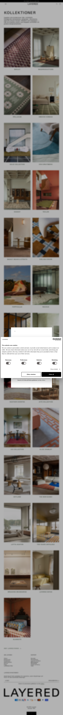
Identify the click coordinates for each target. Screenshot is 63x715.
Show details (54, 369)
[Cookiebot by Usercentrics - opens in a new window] (54, 339)
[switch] (23, 363)
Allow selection (31, 374)
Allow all (51, 374)
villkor (43, 380)
